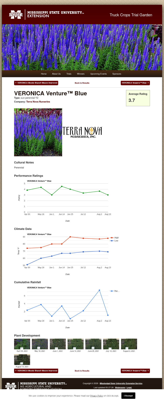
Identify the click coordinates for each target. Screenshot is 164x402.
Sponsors (116, 73)
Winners (81, 73)
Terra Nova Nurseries (38, 101)
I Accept (128, 395)
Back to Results (82, 82)
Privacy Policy (96, 395)
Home (43, 73)
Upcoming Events (98, 73)
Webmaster (120, 387)
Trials (68, 73)
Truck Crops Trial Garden (131, 14)
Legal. (129, 387)
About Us (56, 73)
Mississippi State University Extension (55, 14)
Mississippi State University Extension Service (121, 383)
